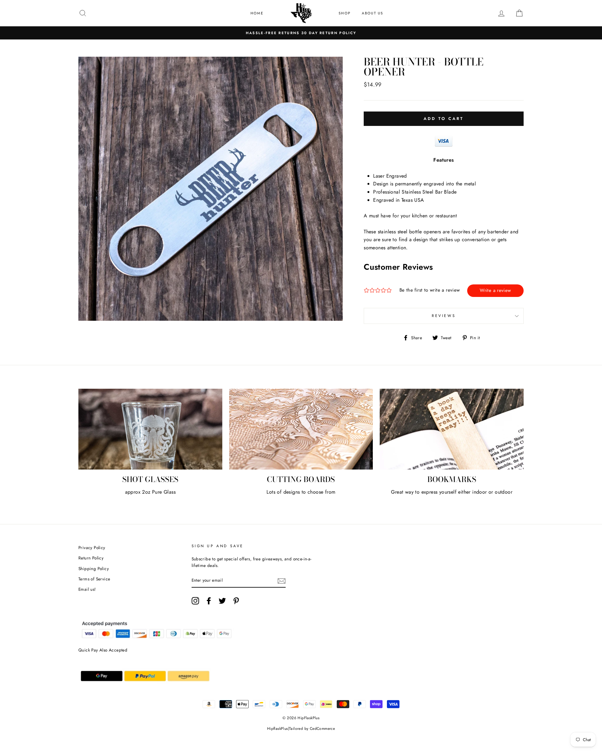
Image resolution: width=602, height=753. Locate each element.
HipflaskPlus (277, 728)
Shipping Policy (93, 568)
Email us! (87, 589)
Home (257, 13)
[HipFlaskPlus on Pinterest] (236, 601)
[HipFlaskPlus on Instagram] (195, 601)
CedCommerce (322, 728)
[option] (301, 32)
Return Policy (90, 558)
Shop (345, 13)
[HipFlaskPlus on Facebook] (209, 601)
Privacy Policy (91, 547)
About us (372, 13)
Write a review (495, 290)
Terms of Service (94, 579)
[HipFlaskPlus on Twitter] (222, 601)
